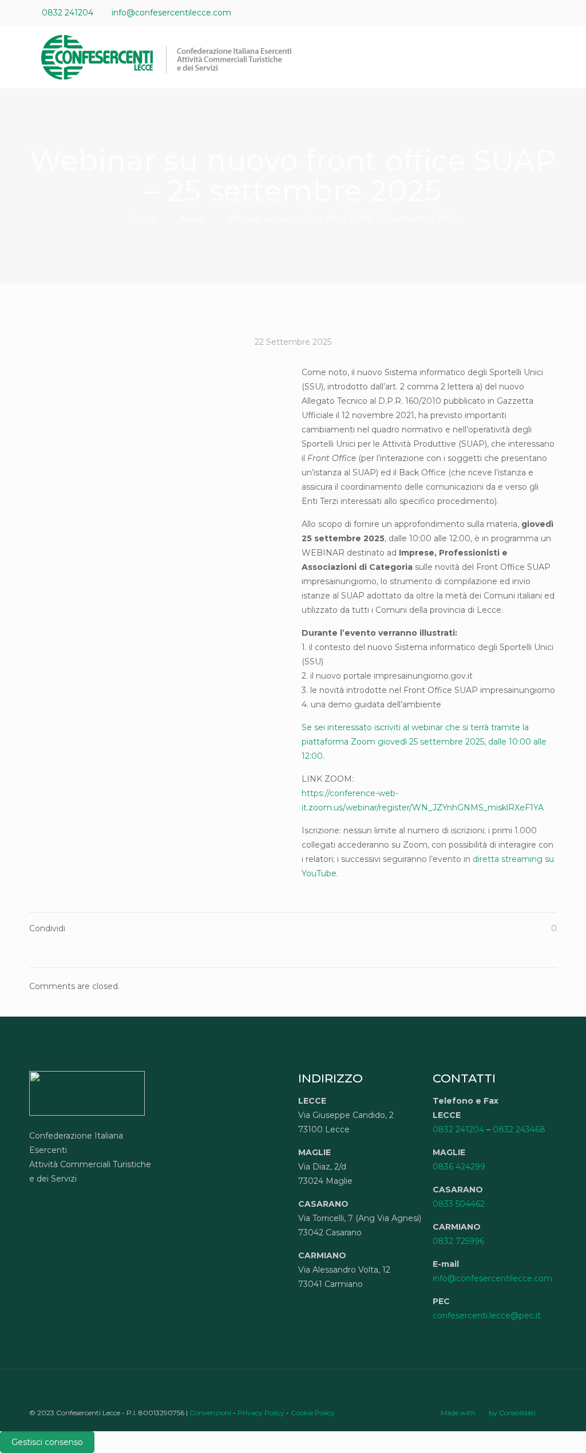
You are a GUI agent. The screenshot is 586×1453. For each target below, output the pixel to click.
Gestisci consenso (47, 1442)
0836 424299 (459, 1166)
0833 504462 (459, 1204)
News (191, 219)
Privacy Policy (260, 1412)
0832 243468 (519, 1129)
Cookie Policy (313, 1412)
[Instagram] (551, 12)
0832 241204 (67, 12)
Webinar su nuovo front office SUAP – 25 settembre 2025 (342, 219)
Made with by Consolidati (488, 1412)
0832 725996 (458, 1241)
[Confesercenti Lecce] (172, 57)
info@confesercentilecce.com (171, 12)
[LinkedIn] (535, 12)
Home (142, 219)
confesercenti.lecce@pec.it (487, 1315)
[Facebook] (504, 12)
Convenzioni (210, 1412)
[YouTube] (520, 12)
